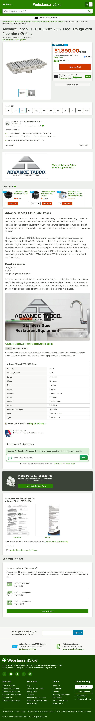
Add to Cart (13, 203)
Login (56, 61)
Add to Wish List (72, 85)
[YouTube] (11, 674)
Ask (83, 458)
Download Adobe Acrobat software (56, 541)
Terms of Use (58, 463)
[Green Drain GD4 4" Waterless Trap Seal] (16, 198)
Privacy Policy (70, 463)
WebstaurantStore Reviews (37, 700)
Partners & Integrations (11, 700)
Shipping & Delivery (85, 699)
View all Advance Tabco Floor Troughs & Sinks (64, 166)
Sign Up (78, 633)
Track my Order (84, 691)
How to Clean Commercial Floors (30, 550)
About (8, 348)
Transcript (16, 348)
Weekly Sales (32, 692)
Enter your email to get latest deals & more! (24, 632)
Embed (24, 348)
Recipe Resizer (8, 698)
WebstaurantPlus (8, 686)
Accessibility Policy (47, 711)
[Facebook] (17, 674)
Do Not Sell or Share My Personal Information (73, 711)
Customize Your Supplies (12, 695)
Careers (56, 692)
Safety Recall (32, 703)
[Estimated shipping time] (43, 126)
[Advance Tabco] (26, 166)
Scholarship (57, 698)
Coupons (30, 695)
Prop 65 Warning (36, 424)
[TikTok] (24, 674)
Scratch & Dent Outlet (35, 689)
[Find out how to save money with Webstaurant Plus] (5, 192)
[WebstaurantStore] (33, 660)
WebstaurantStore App (11, 692)
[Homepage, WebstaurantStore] (47, 4)
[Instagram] (4, 674)
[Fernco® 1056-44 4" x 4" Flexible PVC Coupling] (43, 198)
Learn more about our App (73, 649)
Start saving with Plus (27, 649)
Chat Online (81, 696)
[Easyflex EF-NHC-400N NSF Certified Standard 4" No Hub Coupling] (70, 198)
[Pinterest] (30, 674)
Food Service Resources (36, 698)
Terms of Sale (7, 711)
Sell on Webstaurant (60, 700)
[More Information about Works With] (15, 186)
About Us (56, 686)
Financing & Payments (61, 695)
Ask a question (20, 40)
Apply (88, 77)
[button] (22, 93)
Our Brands (57, 689)
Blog (28, 686)
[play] (47, 317)
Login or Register (47, 611)
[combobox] (47, 11)
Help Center (83, 687)
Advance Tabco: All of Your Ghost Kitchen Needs (29, 344)
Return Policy (58, 703)
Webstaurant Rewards (10, 689)
